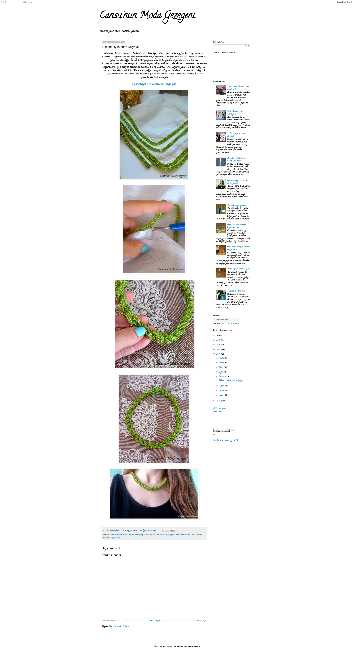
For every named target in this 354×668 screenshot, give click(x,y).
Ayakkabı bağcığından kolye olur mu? (236, 226)
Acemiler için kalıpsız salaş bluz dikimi (236, 160)
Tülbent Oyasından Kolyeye (230, 380)
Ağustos (223, 376)
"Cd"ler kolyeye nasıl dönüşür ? (236, 135)
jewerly (146, 534)
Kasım (222, 362)
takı (189, 534)
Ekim (221, 367)
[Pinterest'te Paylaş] (174, 530)
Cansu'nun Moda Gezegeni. (148, 16)
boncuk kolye (122, 534)
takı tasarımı (197, 534)
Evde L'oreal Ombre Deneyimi (236, 113)
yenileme (117, 537)
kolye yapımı (170, 534)
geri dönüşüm (137, 534)
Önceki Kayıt (200, 620)
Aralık (221, 358)
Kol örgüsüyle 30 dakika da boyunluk (237, 182)
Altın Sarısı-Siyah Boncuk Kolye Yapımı (238, 248)
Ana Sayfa (155, 620)
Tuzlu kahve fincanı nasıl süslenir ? (238, 88)
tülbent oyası (108, 537)
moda (178, 534)
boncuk (113, 534)
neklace (184, 534)
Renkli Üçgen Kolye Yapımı (238, 268)
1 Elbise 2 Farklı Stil (236, 291)
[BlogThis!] (166, 530)
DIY (129, 534)
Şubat (222, 390)
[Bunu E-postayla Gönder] (163, 530)
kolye (162, 534)
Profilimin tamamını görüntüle (226, 440)
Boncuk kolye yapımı (236, 205)
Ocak (221, 395)
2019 (218, 340)
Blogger (170, 646)
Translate (235, 323)
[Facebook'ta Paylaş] (171, 530)
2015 (218, 349)
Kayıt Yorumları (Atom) (119, 626)
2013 (218, 401)
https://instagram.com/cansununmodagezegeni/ (154, 84)
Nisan (222, 386)
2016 (218, 344)
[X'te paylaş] (169, 530)
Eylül (221, 372)
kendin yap (154, 534)
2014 (218, 354)
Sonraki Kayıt (108, 620)
